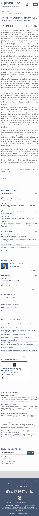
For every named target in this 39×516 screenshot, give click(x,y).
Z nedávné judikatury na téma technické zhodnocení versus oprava (19, 350)
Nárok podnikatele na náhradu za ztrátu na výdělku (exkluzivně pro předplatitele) (16, 431)
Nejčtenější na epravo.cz (13, 320)
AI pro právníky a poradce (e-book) (10, 301)
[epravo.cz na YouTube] (19, 491)
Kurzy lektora (15, 266)
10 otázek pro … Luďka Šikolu (9, 340)
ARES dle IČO (7, 459)
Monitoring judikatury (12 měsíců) (10, 307)
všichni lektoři (33, 270)
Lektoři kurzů (6, 261)
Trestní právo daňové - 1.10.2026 (10, 279)
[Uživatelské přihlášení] (27, 4)
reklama (17, 481)
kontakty (35, 481)
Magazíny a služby (8, 294)
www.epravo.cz (5, 171)
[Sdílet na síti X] (3, 26)
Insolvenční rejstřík (8, 463)
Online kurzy (6, 231)
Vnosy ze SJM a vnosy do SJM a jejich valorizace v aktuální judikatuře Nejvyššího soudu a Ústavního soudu (17, 235)
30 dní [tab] (31, 323)
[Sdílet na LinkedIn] (7, 26)
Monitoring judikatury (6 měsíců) (9, 310)
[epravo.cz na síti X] (11, 491)
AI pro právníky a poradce (8, 297)
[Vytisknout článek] (31, 26)
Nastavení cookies (28, 487)
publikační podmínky (8, 483)
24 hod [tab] (7, 323)
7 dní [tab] (19, 323)
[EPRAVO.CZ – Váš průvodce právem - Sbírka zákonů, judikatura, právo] (10, 4)
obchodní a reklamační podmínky (28, 483)
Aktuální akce (7, 193)
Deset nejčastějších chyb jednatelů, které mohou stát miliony (17, 337)
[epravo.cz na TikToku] (27, 491)
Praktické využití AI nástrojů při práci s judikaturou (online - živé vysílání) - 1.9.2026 (18, 205)
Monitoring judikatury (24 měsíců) (10, 304)
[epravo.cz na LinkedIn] (23, 491)
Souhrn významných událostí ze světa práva (13, 334)
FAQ (16, 483)
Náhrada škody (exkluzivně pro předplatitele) (14, 413)
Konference (6, 275)
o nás (11, 481)
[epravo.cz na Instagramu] (15, 491)
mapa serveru (4, 481)
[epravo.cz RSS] (31, 491)
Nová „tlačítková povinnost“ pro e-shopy (11, 244)
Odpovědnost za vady (7, 347)
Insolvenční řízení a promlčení (9, 327)
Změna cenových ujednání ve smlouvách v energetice (15, 247)
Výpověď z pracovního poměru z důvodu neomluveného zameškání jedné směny (19, 240)
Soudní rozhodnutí (10, 392)
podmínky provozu (25, 481)
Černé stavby (4, 250)
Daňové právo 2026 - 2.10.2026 (9, 285)
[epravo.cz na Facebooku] (8, 491)
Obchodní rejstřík (7, 456)
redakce (5, 176)
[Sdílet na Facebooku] (11, 26)
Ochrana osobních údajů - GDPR (14, 487)
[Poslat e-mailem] (35, 26)
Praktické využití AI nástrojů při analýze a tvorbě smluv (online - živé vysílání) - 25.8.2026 (19, 198)
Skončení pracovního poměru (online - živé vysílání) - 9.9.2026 (17, 217)
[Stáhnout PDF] (27, 26)
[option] (19, 266)
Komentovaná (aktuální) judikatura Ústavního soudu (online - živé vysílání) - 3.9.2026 (18, 211)
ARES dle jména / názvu (9, 461)
